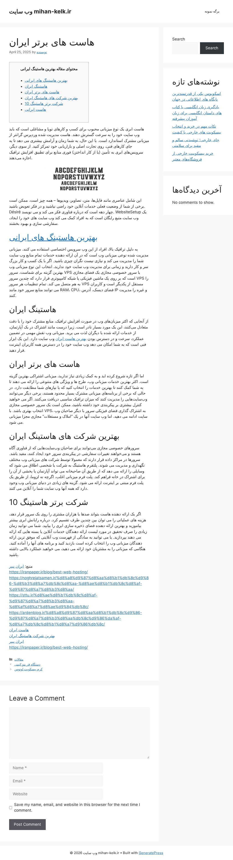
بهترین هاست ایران (71, 338)
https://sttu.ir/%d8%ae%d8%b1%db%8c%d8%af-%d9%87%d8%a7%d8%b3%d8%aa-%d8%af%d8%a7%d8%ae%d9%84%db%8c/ (53, 601)
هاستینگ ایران (36, 86)
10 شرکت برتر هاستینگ (44, 103)
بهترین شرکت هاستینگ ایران (32, 636)
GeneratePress (151, 853)
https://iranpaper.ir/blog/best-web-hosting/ (48, 572)
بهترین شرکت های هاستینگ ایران (51, 98)
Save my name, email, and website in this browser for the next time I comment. (77, 807)
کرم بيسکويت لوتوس (28, 669)
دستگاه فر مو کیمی (27, 664)
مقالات (18, 659)
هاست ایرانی (35, 109)
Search (178, 39)
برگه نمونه (212, 11)
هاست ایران (19, 630)
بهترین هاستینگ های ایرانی (46, 80)
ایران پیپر (16, 566)
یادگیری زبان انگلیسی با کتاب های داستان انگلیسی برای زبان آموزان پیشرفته (197, 113)
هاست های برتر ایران (42, 92)
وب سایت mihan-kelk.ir (40, 11)
